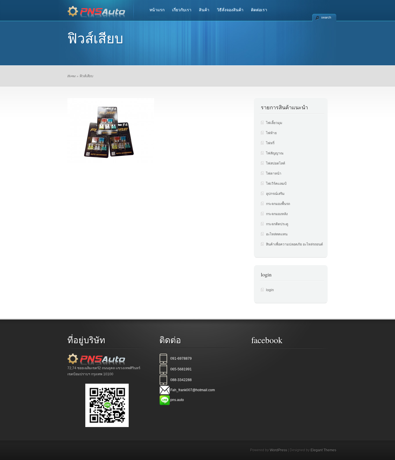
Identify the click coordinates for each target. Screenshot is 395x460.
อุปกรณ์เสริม (275, 194)
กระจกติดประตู (277, 224)
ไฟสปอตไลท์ (275, 163)
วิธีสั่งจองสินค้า (230, 10)
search (326, 17)
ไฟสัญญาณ (274, 153)
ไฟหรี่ (270, 143)
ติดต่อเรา (259, 10)
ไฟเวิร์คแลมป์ (276, 184)
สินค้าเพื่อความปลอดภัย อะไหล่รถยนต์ (294, 244)
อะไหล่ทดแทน (276, 234)
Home (71, 75)
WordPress (278, 450)
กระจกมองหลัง (277, 214)
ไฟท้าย (271, 133)
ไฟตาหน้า (273, 173)
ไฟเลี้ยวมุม (274, 123)
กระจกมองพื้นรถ (278, 204)
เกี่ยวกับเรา (181, 10)
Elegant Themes (323, 450)
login (270, 290)
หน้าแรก (157, 10)
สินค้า (204, 10)
